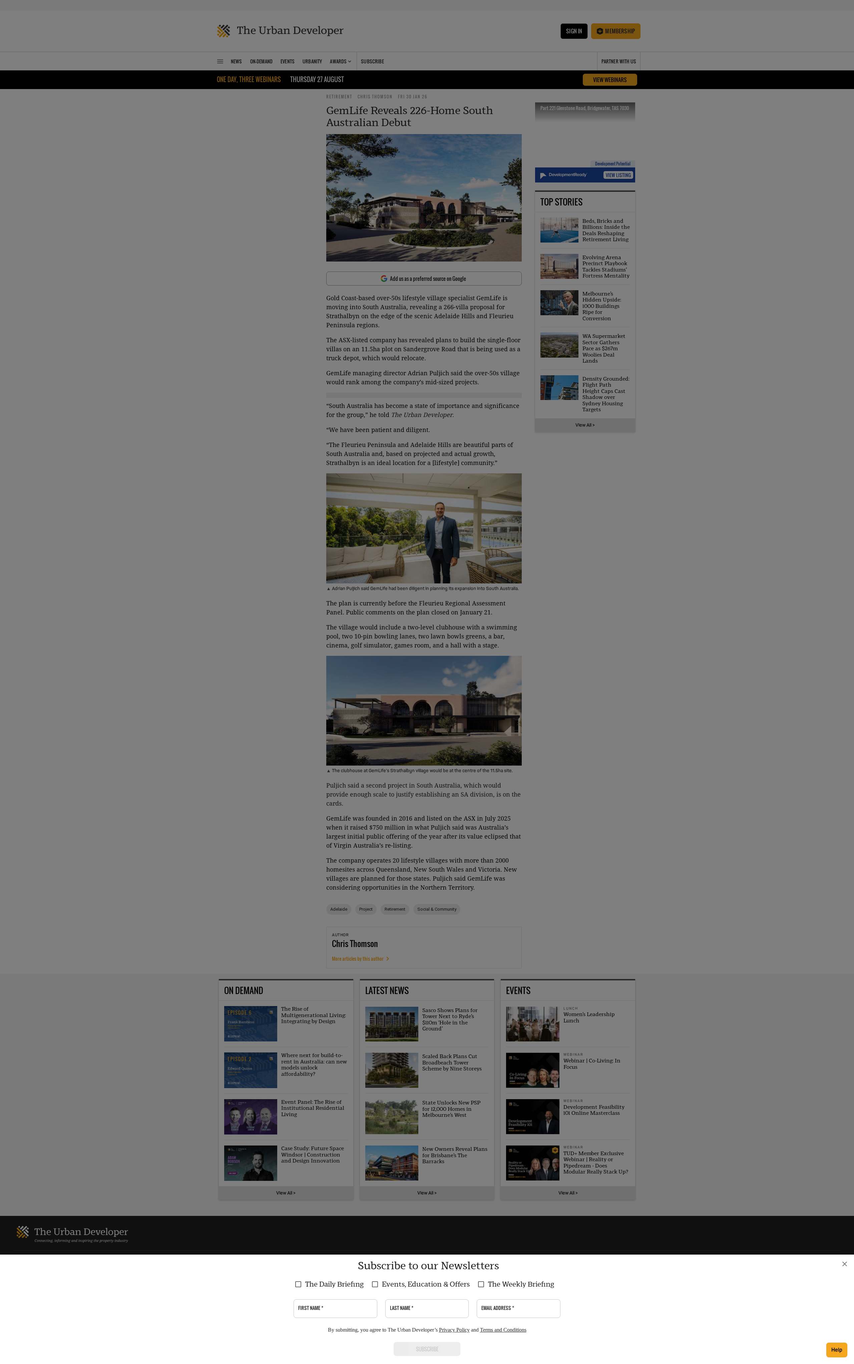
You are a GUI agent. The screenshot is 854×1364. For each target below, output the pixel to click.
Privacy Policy (454, 1330)
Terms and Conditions (503, 1330)
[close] (844, 1264)
